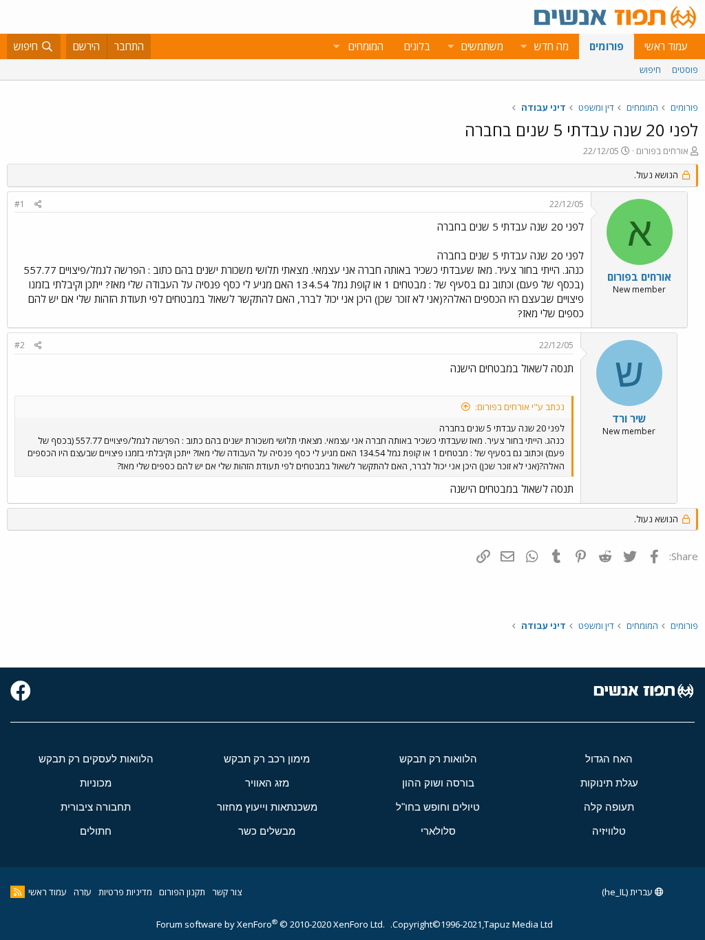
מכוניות (96, 783)
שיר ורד (629, 418)
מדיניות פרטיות (125, 892)
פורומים (606, 46)
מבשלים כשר (266, 831)
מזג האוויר (267, 783)
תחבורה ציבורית (96, 807)
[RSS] (17, 892)
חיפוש (650, 69)
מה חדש (551, 46)
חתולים (96, 831)
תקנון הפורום (182, 892)
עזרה (83, 892)
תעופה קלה (609, 807)
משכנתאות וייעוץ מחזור (267, 807)
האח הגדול (609, 759)
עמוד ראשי (666, 46)
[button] (523, 46)
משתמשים (482, 46)
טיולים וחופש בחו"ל (438, 807)
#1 (19, 204)
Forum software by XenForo (270, 924)
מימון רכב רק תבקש (267, 759)
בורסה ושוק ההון (438, 783)
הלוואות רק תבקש (438, 759)
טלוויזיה (609, 831)
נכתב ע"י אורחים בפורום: (520, 406)
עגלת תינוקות (609, 783)
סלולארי (438, 831)
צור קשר (227, 892)
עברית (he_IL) (628, 892)
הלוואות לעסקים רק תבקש (96, 759)
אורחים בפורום (662, 151)
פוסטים (685, 69)
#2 (19, 345)
